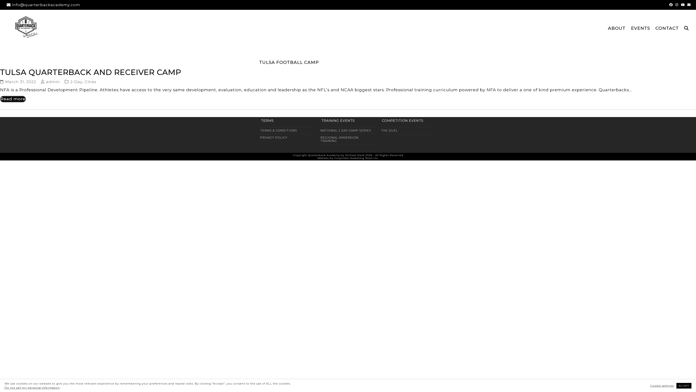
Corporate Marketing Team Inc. (356, 158)
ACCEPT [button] (684, 385)
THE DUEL (389, 130)
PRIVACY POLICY (273, 137)
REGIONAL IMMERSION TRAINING (339, 139)
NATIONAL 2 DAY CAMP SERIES (345, 130)
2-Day (76, 81)
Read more (13, 98)
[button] (686, 27)
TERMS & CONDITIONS (278, 130)
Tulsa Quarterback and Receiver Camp (90, 72)
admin (53, 81)
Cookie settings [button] (662, 385)
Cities (90, 81)
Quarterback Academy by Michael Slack (336, 155)
